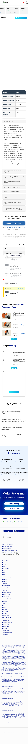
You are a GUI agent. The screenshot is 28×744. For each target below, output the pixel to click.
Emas (3, 566)
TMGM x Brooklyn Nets (7, 632)
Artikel (3, 603)
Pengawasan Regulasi (7, 622)
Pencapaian (4, 628)
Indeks (3, 572)
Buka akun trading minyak (14, 223)
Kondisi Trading (5, 596)
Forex (3, 562)
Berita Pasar (4, 613)
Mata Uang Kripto (5, 568)
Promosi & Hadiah (6, 594)
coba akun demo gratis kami (16, 227)
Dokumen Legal (5, 626)
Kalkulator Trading (6, 585)
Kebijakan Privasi (5, 624)
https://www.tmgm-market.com (11, 550)
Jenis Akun (4, 590)
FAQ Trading (4, 609)
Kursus (3, 605)
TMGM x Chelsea (5, 630)
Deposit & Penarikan (6, 592)
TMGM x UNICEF (5, 634)
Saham (3, 570)
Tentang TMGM (5, 620)
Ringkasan (4, 601)
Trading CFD (5, 560)
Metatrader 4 (5, 579)
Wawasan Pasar (5, 615)
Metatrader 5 (5, 581)
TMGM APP (4, 583)
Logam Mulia (5, 564)
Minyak (3, 574)
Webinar (4, 607)
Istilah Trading (5, 611)
